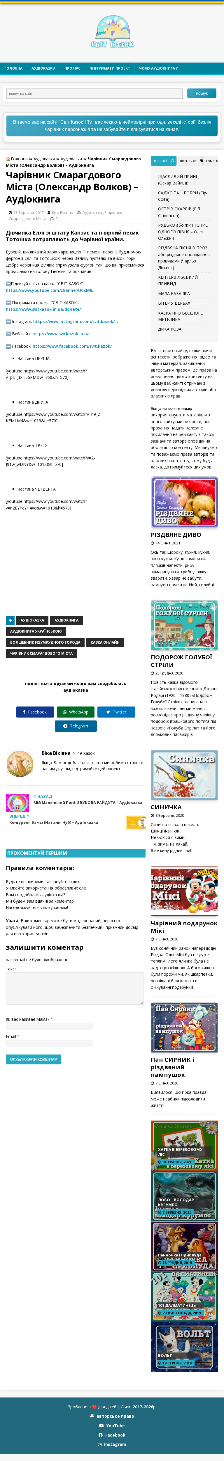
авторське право (114, 1416)
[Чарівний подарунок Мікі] (184, 912)
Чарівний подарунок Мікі (184, 927)
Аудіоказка (32, 620)
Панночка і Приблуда (180, 1255)
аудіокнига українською (36, 631)
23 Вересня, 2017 (28, 212)
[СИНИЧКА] (184, 796)
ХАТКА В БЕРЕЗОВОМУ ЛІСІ (180, 1152)
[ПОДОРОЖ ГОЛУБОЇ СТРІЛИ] (184, 646)
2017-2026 (143, 1406)
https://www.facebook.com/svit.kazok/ (72, 346)
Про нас (72, 68)
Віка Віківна (62, 212)
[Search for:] (96, 93)
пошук (202, 93)
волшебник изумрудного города (45, 642)
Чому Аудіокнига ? (158, 68)
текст (11, 969)
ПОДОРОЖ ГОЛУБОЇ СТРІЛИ (181, 661)
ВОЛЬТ (165, 1355)
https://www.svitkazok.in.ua (61, 333)
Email (11, 1036)
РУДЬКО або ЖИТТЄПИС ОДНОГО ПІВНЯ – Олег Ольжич (183, 231)
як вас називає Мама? (28, 1019)
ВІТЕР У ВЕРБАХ (174, 303)
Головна (13, 68)
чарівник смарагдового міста (41, 653)
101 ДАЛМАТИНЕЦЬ (177, 1305)
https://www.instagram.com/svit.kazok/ (74, 321)
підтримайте (84, 768)
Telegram (78, 726)
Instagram (114, 1444)
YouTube (115, 1425)
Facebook (37, 712)
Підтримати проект (110, 68)
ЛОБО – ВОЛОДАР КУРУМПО (176, 1202)
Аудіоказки (43, 68)
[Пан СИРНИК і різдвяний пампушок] (184, 1049)
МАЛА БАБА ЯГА (174, 293)
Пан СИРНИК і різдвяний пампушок (172, 1067)
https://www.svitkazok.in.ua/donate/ (43, 309)
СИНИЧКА (166, 807)
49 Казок (86, 753)
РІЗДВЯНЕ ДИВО (176, 535)
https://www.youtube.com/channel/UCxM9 (49, 290)
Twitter (119, 712)
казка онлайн (105, 642)
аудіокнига (66, 620)
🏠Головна (17, 158)
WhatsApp (78, 712)
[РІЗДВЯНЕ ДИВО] (184, 524)
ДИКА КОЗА (169, 329)
